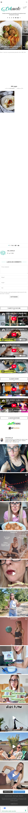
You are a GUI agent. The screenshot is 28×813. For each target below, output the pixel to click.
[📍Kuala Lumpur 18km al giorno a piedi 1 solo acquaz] (14, 487)
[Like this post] (9, 245)
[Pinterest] (13, 17)
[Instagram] (11, 17)
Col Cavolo (12, 88)
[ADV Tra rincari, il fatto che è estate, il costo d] (14, 746)
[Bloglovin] (20, 17)
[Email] (17, 17)
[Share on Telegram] (15, 245)
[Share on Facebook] (11, 245)
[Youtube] (15, 17)
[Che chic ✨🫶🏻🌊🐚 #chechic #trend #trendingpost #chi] (14, 458)
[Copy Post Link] (17, 245)
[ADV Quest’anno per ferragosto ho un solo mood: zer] (14, 689)
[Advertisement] (14, 69)
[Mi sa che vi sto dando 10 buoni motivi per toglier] (14, 545)
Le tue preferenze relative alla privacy (15, 808)
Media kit (21, 796)
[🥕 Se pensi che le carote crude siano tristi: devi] (14, 516)
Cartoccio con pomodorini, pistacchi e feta (12, 52)
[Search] (26, 2)
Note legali (15, 796)
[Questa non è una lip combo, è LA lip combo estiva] (14, 574)
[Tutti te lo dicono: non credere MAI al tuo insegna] (14, 631)
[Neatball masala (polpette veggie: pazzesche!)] (11, 35)
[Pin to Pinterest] (12, 245)
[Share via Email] (18, 245)
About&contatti (8, 796)
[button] (2, 35)
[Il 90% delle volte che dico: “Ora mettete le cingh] (14, 718)
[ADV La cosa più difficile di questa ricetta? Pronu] (14, 660)
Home (1, 52)
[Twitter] (9, 17)
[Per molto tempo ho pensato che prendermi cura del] (14, 602)
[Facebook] (7, 17)
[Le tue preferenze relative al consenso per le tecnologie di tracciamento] (25, 810)
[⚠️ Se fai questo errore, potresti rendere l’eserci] (14, 775)
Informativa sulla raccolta (9, 811)
